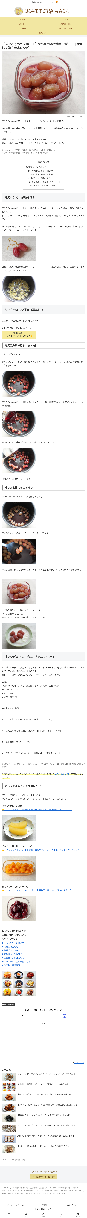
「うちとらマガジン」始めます (43, 1177)
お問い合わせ (72, 1205)
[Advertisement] (43, 1042)
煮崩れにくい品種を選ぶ (38, 167)
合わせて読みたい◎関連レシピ (43, 185)
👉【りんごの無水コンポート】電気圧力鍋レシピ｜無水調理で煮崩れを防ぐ (37, 810)
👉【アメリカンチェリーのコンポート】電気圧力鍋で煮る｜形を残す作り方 (37, 890)
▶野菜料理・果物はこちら (14, 954)
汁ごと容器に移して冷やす (41, 178)
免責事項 (43, 1205)
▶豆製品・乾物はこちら (13, 958)
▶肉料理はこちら (10, 947)
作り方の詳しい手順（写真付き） (41, 171)
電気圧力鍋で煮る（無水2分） (42, 174)
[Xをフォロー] (22, 1016)
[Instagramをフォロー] (64, 1016)
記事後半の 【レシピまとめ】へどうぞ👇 (19, 334)
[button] (80, 655)
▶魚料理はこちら (10, 950)
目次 (40, 162)
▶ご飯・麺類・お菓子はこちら (16, 961)
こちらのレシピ (62, 774)
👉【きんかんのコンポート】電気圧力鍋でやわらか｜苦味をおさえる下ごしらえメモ (41, 850)
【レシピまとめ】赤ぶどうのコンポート (44, 182)
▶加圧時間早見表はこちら (14, 965)
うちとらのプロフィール (15, 1205)
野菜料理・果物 (9, 1004)
